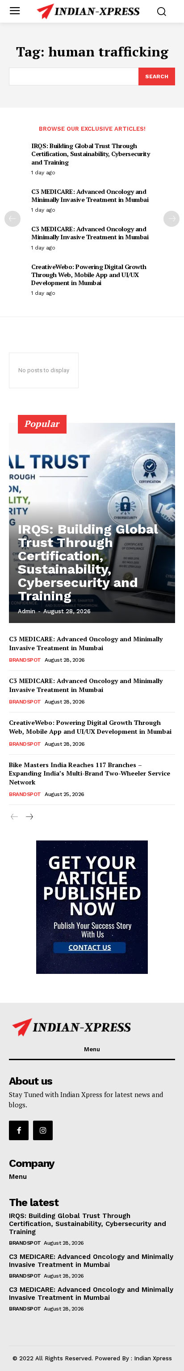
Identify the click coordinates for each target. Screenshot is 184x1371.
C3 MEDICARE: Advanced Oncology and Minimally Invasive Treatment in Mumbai (89, 195)
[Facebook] (19, 1130)
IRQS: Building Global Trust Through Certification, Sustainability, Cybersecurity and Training (90, 153)
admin (26, 611)
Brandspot (25, 660)
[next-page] (171, 219)
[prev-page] (12, 219)
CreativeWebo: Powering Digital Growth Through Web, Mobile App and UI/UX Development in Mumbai (88, 274)
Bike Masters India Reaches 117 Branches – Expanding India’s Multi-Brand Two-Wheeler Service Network (89, 773)
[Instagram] (43, 1130)
